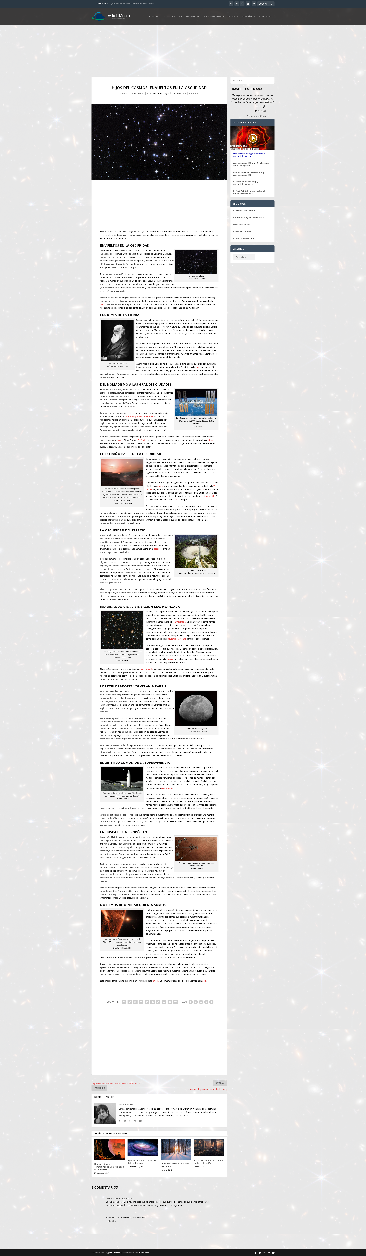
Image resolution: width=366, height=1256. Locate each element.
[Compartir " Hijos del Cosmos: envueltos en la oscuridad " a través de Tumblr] (141, 1002)
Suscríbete (248, 16)
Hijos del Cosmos (172, 93)
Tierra (103, 304)
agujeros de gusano (177, 638)
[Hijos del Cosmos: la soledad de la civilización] (209, 1147)
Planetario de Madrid (243, 238)
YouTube (169, 16)
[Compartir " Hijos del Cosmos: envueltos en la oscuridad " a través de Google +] (135, 1002)
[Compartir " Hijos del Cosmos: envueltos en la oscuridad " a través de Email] (170, 1002)
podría (160, 486)
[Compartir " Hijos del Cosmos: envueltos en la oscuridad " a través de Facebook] (124, 1002)
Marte (120, 440)
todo (175, 499)
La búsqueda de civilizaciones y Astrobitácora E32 (248, 173)
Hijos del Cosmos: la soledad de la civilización (209, 1161)
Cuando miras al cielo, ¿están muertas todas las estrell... (137, 3)
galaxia (169, 659)
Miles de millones (241, 224)
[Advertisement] (177, 51)
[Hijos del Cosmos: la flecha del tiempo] (176, 1149)
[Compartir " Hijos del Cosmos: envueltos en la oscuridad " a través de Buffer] (158, 1002)
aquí (204, 980)
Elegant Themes (112, 1252)
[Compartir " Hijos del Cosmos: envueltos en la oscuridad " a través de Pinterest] (147, 1002)
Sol (202, 489)
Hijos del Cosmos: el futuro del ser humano (142, 1161)
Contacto (265, 16)
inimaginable (180, 621)
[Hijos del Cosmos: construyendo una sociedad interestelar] (109, 1149)
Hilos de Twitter (189, 16)
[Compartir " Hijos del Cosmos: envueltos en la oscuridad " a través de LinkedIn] (152, 1002)
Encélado (142, 440)
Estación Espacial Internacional (139, 416)
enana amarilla (146, 669)
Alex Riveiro (139, 93)
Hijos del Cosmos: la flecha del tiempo (175, 1165)
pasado (157, 548)
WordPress (144, 1252)
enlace (156, 980)
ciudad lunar (166, 788)
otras (210, 440)
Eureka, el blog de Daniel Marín (248, 217)
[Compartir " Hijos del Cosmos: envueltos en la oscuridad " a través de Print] (175, 1002)
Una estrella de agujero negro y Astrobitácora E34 (249, 155)
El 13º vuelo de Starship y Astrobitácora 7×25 (245, 183)
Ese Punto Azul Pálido (244, 210)
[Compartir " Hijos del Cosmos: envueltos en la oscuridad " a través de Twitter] (130, 1002)
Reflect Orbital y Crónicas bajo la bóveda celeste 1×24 (249, 192)
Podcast (154, 16)
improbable (209, 496)
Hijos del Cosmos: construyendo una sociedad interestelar (109, 1167)
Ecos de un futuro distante (221, 16)
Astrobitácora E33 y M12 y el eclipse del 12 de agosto (251, 164)
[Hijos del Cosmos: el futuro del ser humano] (143, 1147)
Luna (197, 367)
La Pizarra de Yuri (242, 231)
